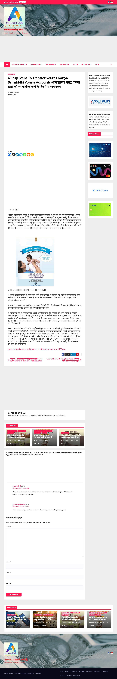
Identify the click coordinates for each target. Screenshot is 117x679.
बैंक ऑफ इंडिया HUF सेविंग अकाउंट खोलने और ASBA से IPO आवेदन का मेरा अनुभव (17, 619)
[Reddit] (28, 154)
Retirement (50, 64)
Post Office (11, 433)
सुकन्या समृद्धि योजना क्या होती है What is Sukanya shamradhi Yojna (37, 349)
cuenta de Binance (19, 504)
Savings (44, 433)
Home (61, 671)
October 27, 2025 (69, 622)
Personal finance (19, 64)
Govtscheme (11, 74)
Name (8, 562)
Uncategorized (12, 614)
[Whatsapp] (24, 154)
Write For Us (76, 675)
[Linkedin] (17, 154)
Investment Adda (13, 29)
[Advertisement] (58, 49)
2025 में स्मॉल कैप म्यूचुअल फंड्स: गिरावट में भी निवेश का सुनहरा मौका (44, 619)
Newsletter (89, 671)
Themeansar (38, 673)
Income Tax (86, 64)
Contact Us (74, 671)
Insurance (64, 64)
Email (8, 572)
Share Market (36, 64)
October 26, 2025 (96, 622)
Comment (9, 526)
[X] (13, 154)
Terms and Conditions (66, 675)
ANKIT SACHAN (14, 92)
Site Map (105, 671)
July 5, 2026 (13, 622)
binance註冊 (17, 486)
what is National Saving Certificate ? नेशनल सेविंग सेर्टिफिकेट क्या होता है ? (63, 360)
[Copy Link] (32, 154)
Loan (75, 64)
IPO (96, 64)
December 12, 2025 (42, 622)
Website (8, 583)
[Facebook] (9, 154)
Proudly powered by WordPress (13, 673)
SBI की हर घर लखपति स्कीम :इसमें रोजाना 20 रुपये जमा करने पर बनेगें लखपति (71, 437)
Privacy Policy (97, 671)
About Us (67, 671)
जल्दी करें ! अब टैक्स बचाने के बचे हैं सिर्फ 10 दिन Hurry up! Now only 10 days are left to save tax (26, 360)
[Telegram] (21, 154)
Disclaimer (81, 671)
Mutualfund (38, 614)
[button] (111, 64)
